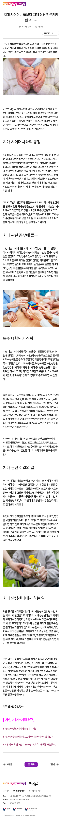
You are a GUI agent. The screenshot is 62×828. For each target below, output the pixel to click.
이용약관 (6, 791)
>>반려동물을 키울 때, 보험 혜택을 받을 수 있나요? (27, 736)
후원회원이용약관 (35, 791)
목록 (33, 764)
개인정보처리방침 (19, 791)
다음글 (53, 764)
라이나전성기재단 (14, 4)
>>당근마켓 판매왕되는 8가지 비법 (20, 728)
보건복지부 (17, 809)
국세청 (6, 809)
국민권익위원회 (31, 809)
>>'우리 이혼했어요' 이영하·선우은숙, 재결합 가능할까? (29, 744)
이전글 (9, 764)
